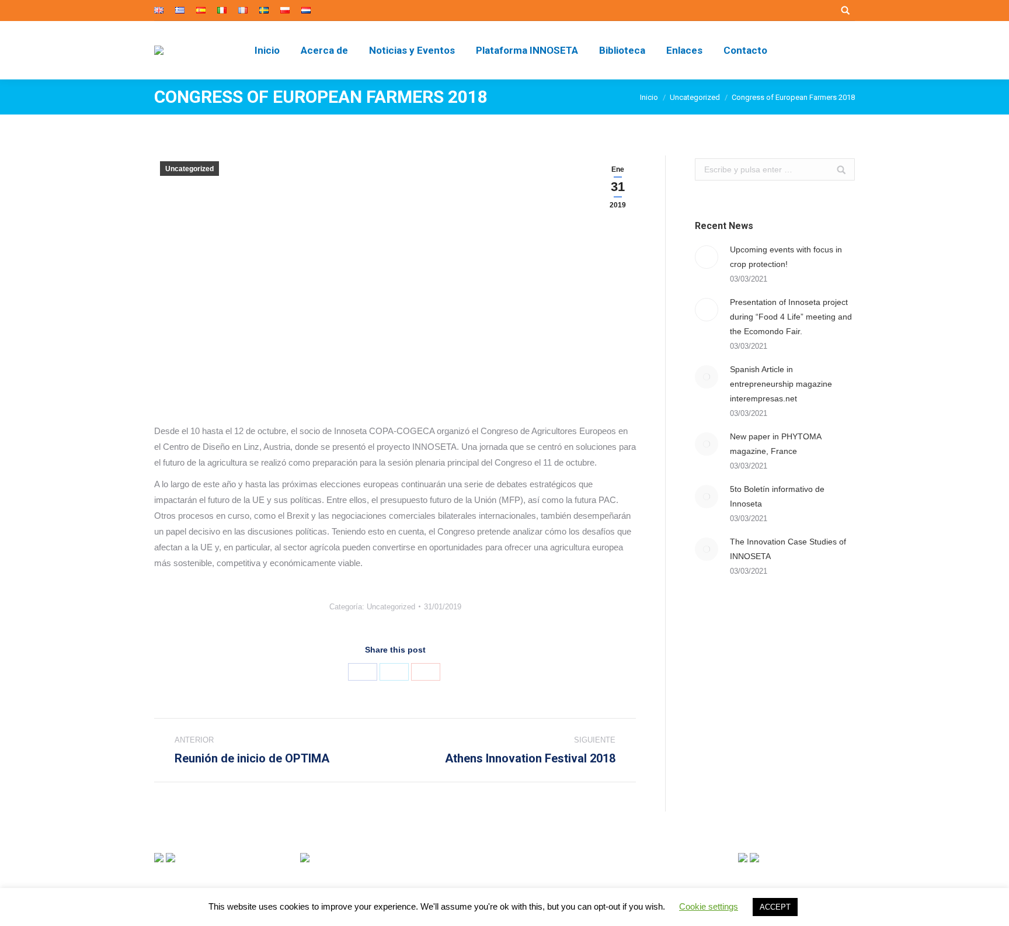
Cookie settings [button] (708, 906)
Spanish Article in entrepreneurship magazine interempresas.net (781, 384)
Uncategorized (695, 97)
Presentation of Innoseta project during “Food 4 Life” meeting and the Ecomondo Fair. (791, 316)
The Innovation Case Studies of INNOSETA (788, 549)
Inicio (649, 97)
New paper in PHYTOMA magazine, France (775, 444)
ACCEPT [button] (775, 907)
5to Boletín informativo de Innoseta (777, 496)
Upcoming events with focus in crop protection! (786, 257)
